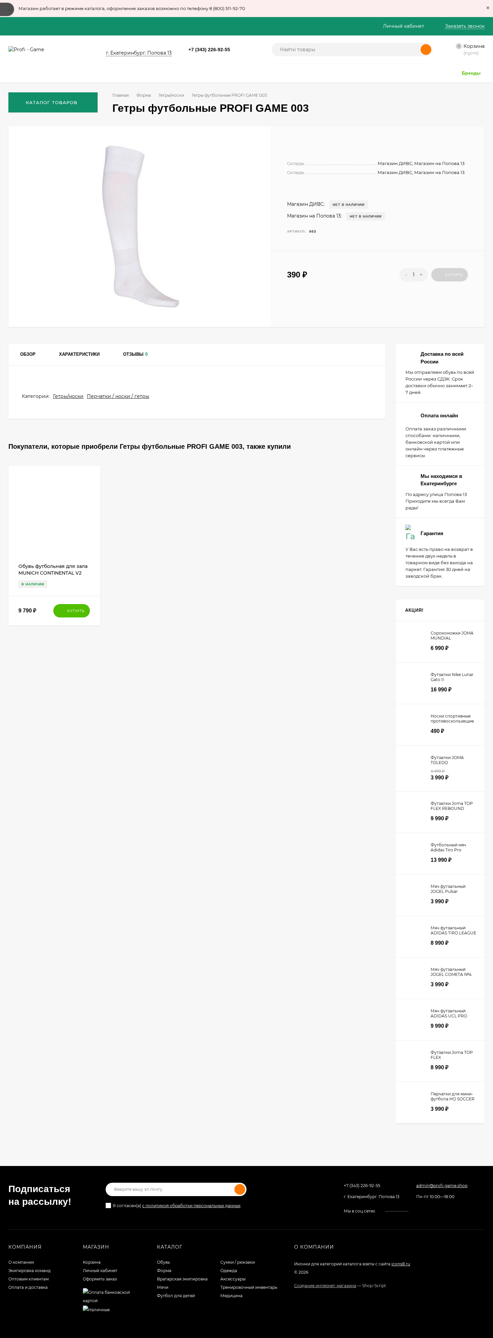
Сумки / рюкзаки (237, 1262)
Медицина (231, 1295)
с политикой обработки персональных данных (191, 1205)
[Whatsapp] (237, 49)
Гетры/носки (171, 95)
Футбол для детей (176, 1295)
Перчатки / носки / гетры (118, 396)
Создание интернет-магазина (325, 1285)
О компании (21, 1262)
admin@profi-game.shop (442, 1185)
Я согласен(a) (176, 1205)
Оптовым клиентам (28, 1278)
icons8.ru (400, 1263)
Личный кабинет (100, 1270)
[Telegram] (245, 49)
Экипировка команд (29, 1270)
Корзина (92, 1262)
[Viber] (253, 49)
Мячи (162, 1287)
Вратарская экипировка (182, 1278)
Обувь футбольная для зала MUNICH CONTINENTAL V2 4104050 (53, 573)
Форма (143, 95)
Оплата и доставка (28, 1287)
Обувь (163, 1262)
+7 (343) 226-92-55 (209, 49)
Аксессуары (232, 1278)
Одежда (228, 1270)
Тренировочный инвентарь (248, 1287)
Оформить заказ (100, 1278)
